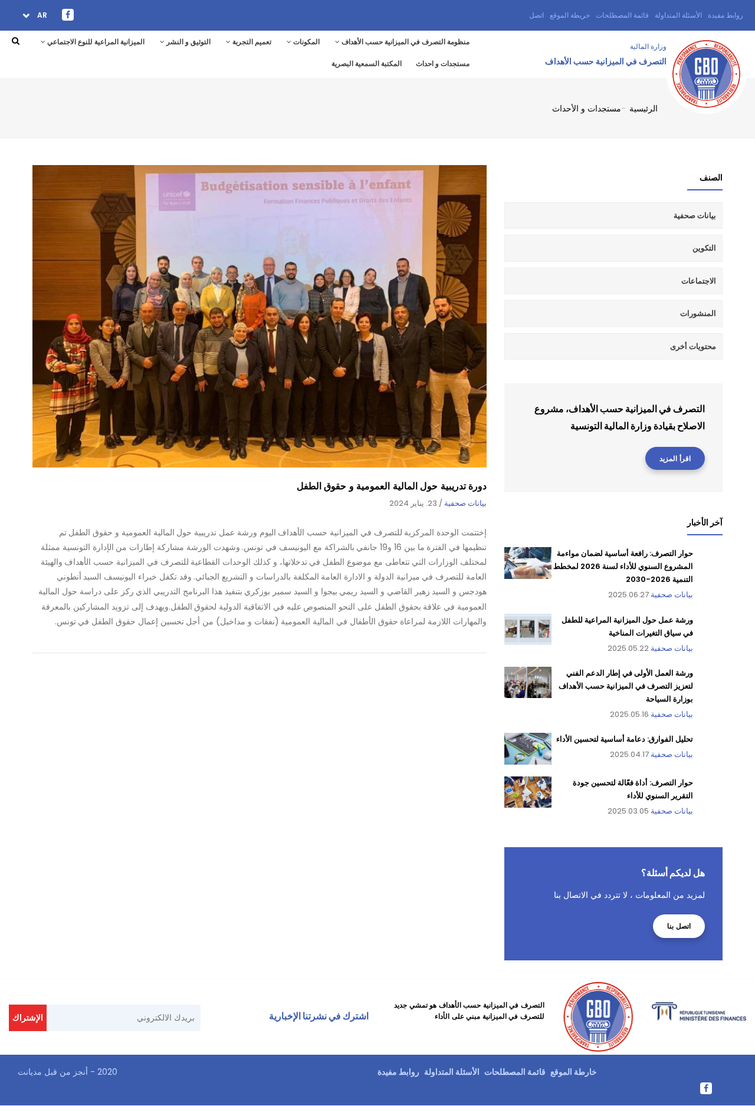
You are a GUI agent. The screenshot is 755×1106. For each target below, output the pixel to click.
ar (41, 15)
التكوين (704, 248)
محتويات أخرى (693, 346)
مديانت (30, 1072)
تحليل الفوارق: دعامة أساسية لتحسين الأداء (624, 739)
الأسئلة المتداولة (678, 15)
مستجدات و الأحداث (586, 108)
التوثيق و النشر (188, 42)
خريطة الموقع (570, 15)
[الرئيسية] (706, 54)
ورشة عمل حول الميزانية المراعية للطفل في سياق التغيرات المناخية (627, 626)
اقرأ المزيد (675, 458)
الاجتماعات (698, 281)
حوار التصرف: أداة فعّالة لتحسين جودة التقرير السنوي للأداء (633, 789)
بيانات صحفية (465, 503)
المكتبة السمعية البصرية (366, 63)
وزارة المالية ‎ (647, 46)
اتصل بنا (679, 926)
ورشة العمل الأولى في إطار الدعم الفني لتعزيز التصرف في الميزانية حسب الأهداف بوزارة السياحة (626, 686)
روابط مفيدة (725, 15)
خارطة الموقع (573, 1072)
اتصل (536, 15)
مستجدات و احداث (443, 63)
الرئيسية (643, 108)
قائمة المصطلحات (622, 15)
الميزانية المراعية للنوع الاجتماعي (95, 42)
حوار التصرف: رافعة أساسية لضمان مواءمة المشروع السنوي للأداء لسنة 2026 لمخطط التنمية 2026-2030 (623, 566)
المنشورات (698, 313)
